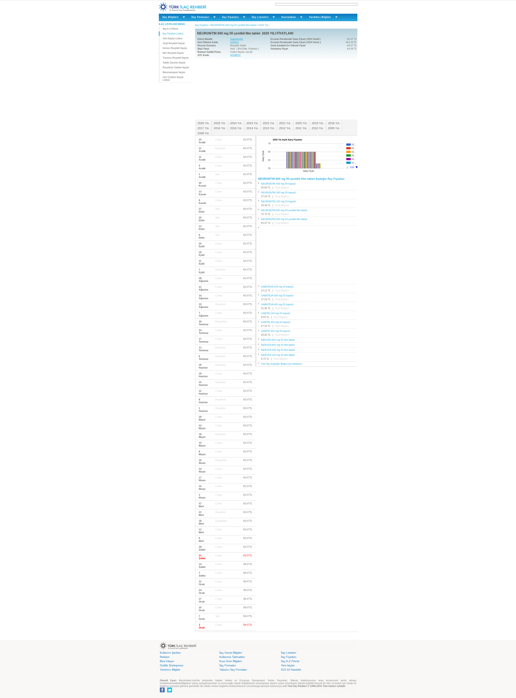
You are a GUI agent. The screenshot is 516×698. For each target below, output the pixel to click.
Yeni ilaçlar (288, 665)
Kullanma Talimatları (232, 657)
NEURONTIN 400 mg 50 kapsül (278, 183)
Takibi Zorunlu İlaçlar (174, 62)
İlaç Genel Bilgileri (230, 652)
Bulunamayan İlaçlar (174, 72)
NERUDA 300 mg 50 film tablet (278, 350)
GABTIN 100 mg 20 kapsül (275, 313)
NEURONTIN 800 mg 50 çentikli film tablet (284, 210)
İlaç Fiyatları (288, 657)
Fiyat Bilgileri (282, 187)
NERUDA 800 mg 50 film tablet (278, 345)
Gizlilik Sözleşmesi (171, 665)
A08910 (234, 42)
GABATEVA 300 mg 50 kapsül (277, 295)
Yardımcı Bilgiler (170, 669)
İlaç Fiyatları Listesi (173, 33)
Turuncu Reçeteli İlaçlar (176, 57)
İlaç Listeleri (288, 652)
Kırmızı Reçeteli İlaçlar (175, 48)
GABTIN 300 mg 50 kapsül (275, 322)
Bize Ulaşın (167, 661)
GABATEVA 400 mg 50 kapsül (277, 304)
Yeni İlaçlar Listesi (172, 38)
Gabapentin (236, 39)
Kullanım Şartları (170, 652)
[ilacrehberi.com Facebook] (162, 691)
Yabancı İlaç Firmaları (233, 669)
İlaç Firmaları (227, 665)
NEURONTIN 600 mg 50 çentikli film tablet (284, 219)
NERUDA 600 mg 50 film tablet (278, 340)
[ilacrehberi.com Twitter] (169, 691)
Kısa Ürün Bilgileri (230, 661)
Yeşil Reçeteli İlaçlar (174, 43)
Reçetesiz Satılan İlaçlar (176, 67)
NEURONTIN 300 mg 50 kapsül (278, 192)
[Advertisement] (276, 89)
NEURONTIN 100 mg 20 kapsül (278, 201)
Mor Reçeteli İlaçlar (173, 53)
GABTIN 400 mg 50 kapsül (275, 331)
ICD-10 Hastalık (291, 669)
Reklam (165, 657)
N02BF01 (235, 55)
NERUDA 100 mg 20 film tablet (278, 355)
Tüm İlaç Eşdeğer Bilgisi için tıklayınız (281, 364)
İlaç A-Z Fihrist (170, 28)
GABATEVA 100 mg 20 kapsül (277, 286)
